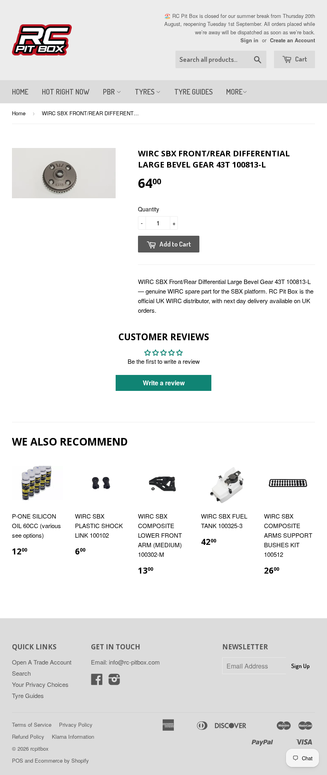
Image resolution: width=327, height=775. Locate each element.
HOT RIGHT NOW (65, 91)
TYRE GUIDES (193, 91)
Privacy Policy (76, 724)
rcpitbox (39, 748)
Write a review (164, 382)
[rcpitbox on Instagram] (114, 681)
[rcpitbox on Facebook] (97, 681)
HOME (20, 91)
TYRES (145, 91)
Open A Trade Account (41, 662)
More (234, 91)
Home (19, 113)
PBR (109, 91)
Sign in (249, 40)
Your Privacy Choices (40, 684)
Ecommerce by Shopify (62, 760)
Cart (300, 59)
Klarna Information (73, 736)
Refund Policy (28, 736)
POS (17, 760)
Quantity (148, 209)
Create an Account (292, 40)
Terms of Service (31, 724)
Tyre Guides (28, 695)
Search (21, 673)
